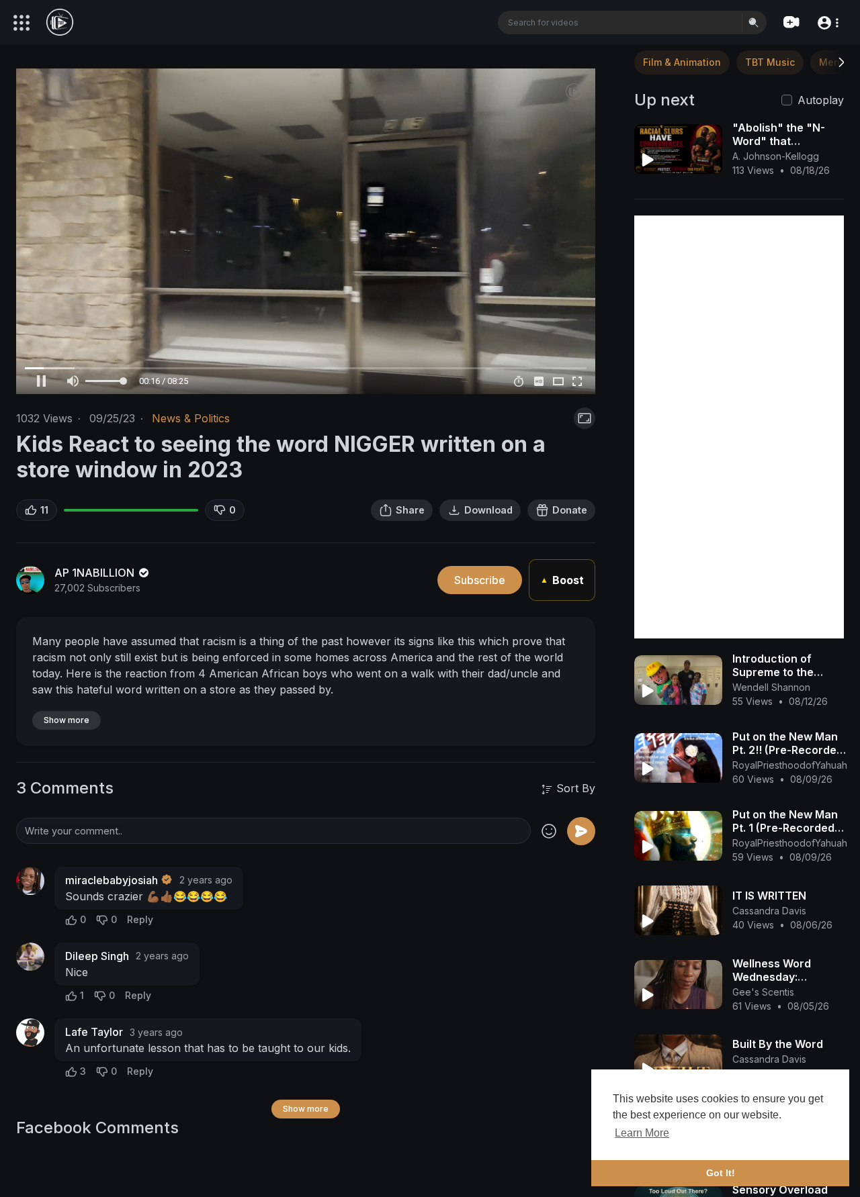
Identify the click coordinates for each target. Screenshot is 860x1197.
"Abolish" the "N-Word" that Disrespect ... (778, 141)
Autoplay (821, 100)
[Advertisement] (739, 427)
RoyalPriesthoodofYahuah (789, 765)
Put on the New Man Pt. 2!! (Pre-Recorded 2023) (787, 750)
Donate (569, 510)
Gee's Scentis (763, 992)
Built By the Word (777, 1044)
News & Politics (191, 418)
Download (488, 510)
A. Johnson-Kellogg (775, 156)
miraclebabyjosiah (111, 880)
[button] (827, 22)
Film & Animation (682, 62)
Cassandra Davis (769, 910)
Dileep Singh (97, 956)
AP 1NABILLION (95, 572)
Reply (140, 919)
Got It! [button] (720, 1172)
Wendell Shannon (771, 687)
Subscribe (479, 580)
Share (410, 510)
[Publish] (581, 831)
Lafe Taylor (94, 1032)
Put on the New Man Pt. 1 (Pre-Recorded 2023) (785, 828)
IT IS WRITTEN (769, 895)
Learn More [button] (642, 1133)
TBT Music (770, 62)
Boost (562, 580)
